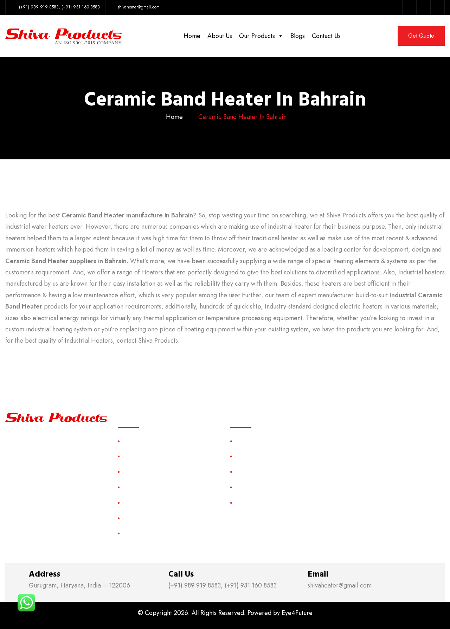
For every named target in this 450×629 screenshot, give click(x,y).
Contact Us (326, 35)
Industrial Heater (255, 502)
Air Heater (248, 441)
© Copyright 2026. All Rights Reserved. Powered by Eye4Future (225, 612)
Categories (136, 487)
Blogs (297, 35)
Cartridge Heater (256, 472)
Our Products (257, 35)
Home (192, 35)
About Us (219, 35)
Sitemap (132, 502)
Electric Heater (253, 487)
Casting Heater (253, 456)
